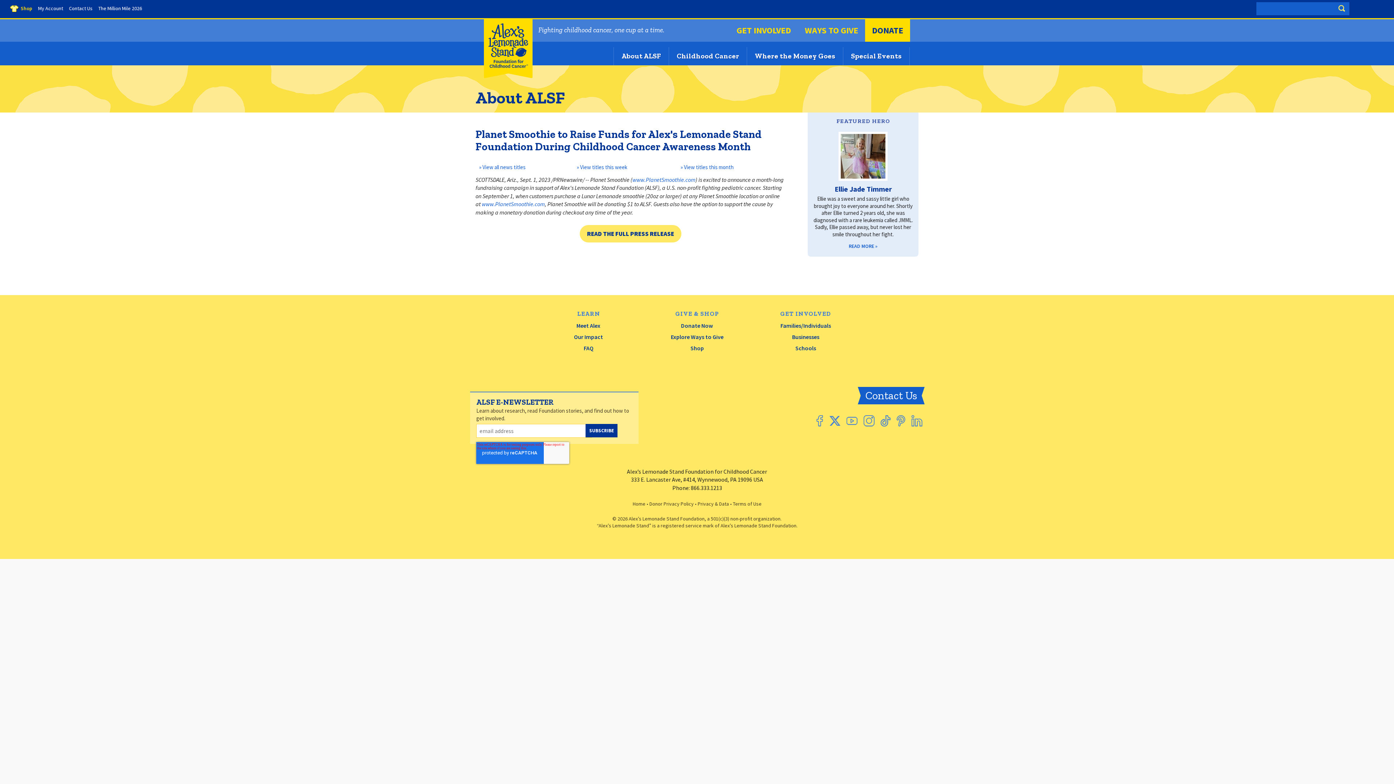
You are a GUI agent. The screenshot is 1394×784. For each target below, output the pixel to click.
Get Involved (764, 30)
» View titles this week (602, 167)
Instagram (869, 420)
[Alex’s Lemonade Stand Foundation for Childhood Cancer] (508, 76)
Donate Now (697, 325)
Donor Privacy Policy (671, 504)
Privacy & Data (713, 504)
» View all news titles (502, 167)
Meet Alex (588, 325)
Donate (887, 30)
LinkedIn (917, 420)
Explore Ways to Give (697, 336)
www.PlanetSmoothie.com (664, 179)
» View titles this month (707, 167)
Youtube (852, 420)
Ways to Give (831, 30)
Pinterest (901, 420)
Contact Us (891, 395)
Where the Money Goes (795, 56)
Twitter (834, 420)
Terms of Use (747, 504)
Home (639, 504)
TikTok (885, 420)
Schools (805, 348)
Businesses (805, 336)
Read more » (863, 246)
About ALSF (641, 56)
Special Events (876, 56)
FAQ (589, 348)
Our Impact (588, 336)
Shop (697, 348)
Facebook (819, 420)
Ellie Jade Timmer (863, 188)
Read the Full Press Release (630, 234)
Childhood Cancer (708, 56)
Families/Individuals (805, 325)
